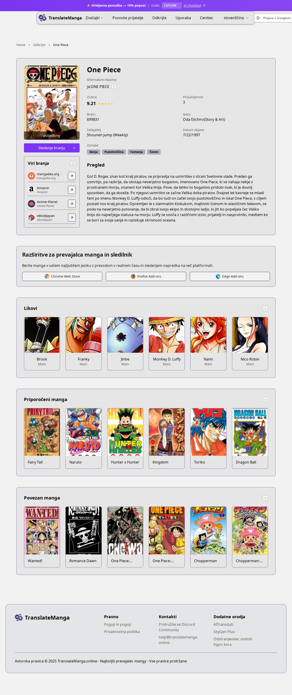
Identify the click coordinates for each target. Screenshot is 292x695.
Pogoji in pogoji (117, 624)
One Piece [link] (60, 45)
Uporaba (183, 17)
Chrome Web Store (65, 276)
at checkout (192, 5)
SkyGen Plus (224, 631)
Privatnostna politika (122, 631)
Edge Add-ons (233, 276)
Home (20, 45)
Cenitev (206, 17)
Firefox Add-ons (149, 276)
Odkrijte (159, 17)
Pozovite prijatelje (127, 17)
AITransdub (223, 624)
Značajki (93, 17)
